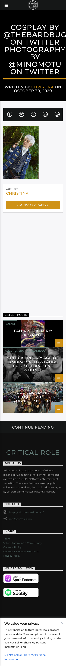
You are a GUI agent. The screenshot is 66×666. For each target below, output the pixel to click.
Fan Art (10, 323)
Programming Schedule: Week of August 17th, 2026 (33, 397)
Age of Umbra (14, 350)
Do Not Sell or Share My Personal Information (25, 657)
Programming (14, 386)
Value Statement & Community (22, 543)
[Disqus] (33, 260)
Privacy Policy (11, 555)
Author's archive (33, 204)
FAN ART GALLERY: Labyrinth (33, 333)
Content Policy (12, 547)
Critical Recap (36, 350)
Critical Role (33, 452)
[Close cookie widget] (62, 623)
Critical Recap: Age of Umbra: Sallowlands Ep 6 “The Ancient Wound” (33, 364)
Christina (42, 87)
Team (6, 538)
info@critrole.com (20, 519)
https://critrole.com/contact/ (26, 512)
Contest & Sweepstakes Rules (21, 551)
